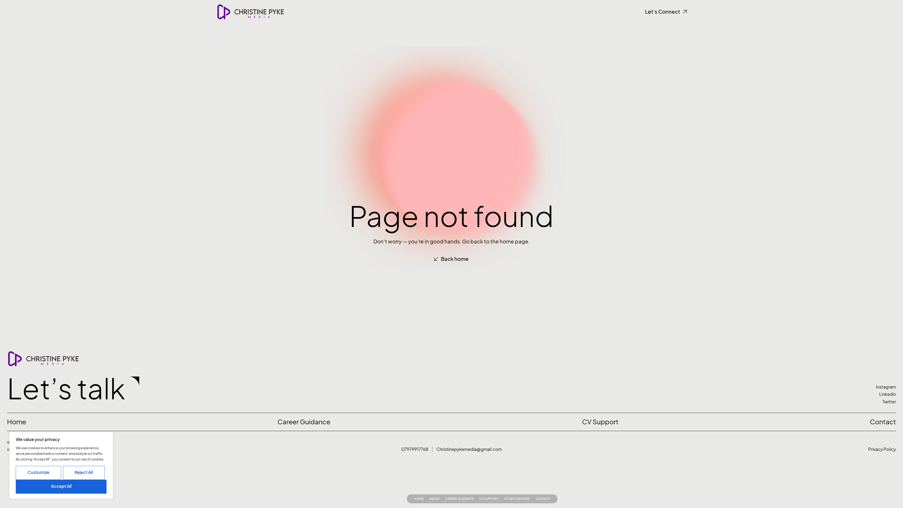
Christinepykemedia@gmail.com (469, 449)
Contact (543, 498)
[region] (61, 465)
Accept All (61, 486)
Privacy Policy (882, 449)
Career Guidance (459, 498)
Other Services (517, 498)
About (434, 498)
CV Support (489, 498)
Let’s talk (66, 389)
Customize (38, 472)
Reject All (84, 472)
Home (419, 498)
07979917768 (414, 449)
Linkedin (887, 394)
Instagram (886, 387)
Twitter (889, 401)
